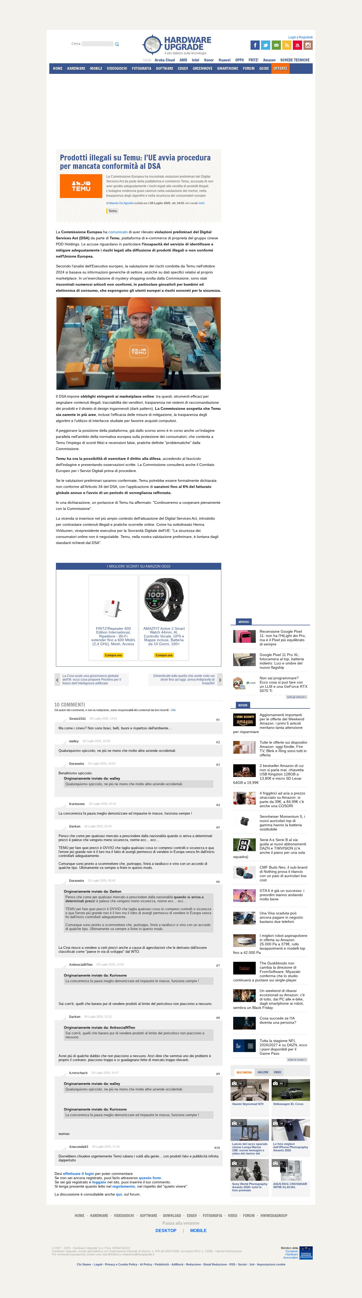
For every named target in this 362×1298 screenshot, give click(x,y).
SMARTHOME (227, 68)
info (173, 710)
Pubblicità (162, 1264)
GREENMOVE (203, 68)
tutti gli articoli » (296, 696)
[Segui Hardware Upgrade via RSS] (287, 45)
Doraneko (76, 764)
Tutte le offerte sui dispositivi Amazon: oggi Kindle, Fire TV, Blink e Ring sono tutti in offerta (283, 748)
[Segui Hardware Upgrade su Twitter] (265, 45)
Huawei (225, 60)
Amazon (269, 60)
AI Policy (146, 1264)
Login (292, 37)
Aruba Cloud (165, 60)
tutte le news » (297, 1059)
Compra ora (113, 655)
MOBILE (96, 68)
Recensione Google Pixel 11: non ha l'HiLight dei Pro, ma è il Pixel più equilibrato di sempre (283, 637)
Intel (195, 60)
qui (119, 1194)
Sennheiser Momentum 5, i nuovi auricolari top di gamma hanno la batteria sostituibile (282, 822)
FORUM (249, 68)
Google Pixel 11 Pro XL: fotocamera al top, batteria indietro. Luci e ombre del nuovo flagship (282, 661)
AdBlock (177, 1264)
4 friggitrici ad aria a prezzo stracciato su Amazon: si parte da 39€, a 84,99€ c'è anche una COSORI (282, 799)
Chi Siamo (84, 1264)
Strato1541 (77, 719)
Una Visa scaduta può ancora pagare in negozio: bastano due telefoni (282, 917)
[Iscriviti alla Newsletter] (276, 45)
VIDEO (232, 1215)
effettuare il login (78, 1173)
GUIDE (264, 68)
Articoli (244, 622)
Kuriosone (77, 804)
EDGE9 (183, 68)
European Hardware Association (290, 1254)
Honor (209, 60)
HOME (58, 68)
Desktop (166, 1230)
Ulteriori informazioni (228, 1251)
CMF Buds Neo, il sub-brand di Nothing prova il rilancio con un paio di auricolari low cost (283, 873)
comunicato (118, 232)
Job (251, 1264)
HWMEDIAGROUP (274, 1215)
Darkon (74, 826)
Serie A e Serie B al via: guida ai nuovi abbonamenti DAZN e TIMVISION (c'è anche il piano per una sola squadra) (269, 848)
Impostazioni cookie (271, 1264)
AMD (183, 60)
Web (201, 203)
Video (277, 1072)
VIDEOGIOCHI (117, 68)
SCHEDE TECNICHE (295, 60)
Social (242, 1264)
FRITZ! (253, 60)
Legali (98, 1264)
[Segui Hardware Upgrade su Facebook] (255, 45)
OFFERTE (280, 68)
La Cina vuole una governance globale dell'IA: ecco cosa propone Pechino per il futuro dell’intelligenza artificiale (92, 679)
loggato (99, 1182)
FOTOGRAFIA (141, 68)
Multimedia (244, 1072)
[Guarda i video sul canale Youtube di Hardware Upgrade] (297, 45)
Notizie (243, 705)
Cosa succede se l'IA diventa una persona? (278, 1020)
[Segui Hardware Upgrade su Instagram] (308, 45)
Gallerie (263, 1072)
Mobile (198, 1230)
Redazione (193, 1264)
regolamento (123, 1186)
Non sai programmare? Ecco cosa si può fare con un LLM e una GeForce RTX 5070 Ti (283, 684)
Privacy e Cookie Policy (121, 1264)
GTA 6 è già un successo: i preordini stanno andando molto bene (282, 894)
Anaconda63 (78, 1147)
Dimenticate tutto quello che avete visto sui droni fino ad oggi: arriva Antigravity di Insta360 (184, 679)
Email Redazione (215, 1264)
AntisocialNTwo (80, 965)
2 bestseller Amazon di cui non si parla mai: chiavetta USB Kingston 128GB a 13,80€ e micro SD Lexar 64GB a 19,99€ (268, 774)
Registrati (306, 37)
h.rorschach (78, 1073)
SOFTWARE (164, 68)
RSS (232, 1264)
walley (74, 741)
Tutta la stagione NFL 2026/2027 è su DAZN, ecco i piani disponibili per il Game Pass (283, 1047)
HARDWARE (76, 68)
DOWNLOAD (172, 1215)
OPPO (239, 60)
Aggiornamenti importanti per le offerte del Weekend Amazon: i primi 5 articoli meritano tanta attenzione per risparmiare (268, 723)
